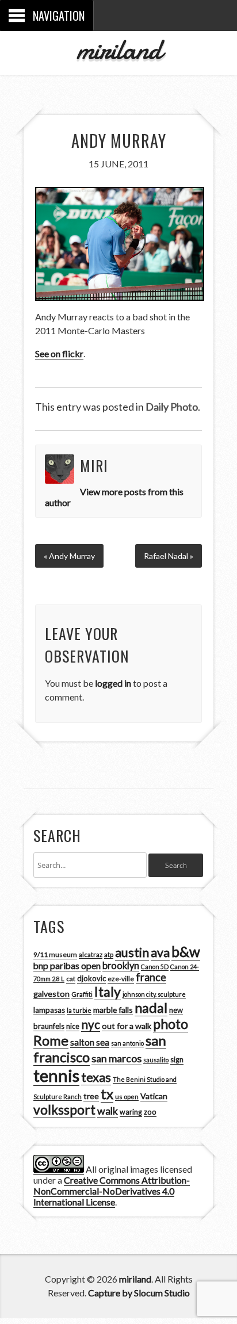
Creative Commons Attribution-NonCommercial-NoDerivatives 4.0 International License (111, 1190)
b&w (185, 951)
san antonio (127, 1043)
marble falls (113, 1010)
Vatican (153, 1096)
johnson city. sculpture (154, 994)
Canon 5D (155, 966)
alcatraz (90, 954)
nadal (151, 1008)
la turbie (79, 1010)
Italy (107, 992)
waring (131, 1112)
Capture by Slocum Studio (139, 1292)
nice (72, 1026)
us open (127, 1096)
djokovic (91, 978)
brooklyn (120, 965)
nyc (90, 1024)
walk (107, 1110)
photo (170, 1024)
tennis (56, 1075)
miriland (119, 49)
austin (132, 952)
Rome (50, 1040)
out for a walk (126, 1026)
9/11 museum (55, 954)
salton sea (89, 1042)
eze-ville (121, 978)
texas (96, 1077)
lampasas (49, 1010)
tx (107, 1093)
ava (160, 952)
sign (177, 1059)
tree (91, 1096)
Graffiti (82, 994)
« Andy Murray (69, 556)
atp (108, 954)
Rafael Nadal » (168, 556)
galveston (51, 993)
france (151, 977)
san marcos (116, 1058)
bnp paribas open (67, 966)
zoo (150, 1111)
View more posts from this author (114, 497)
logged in (113, 683)
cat (70, 978)
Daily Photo (172, 406)
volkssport (64, 1110)
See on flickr (59, 353)
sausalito (156, 1059)
